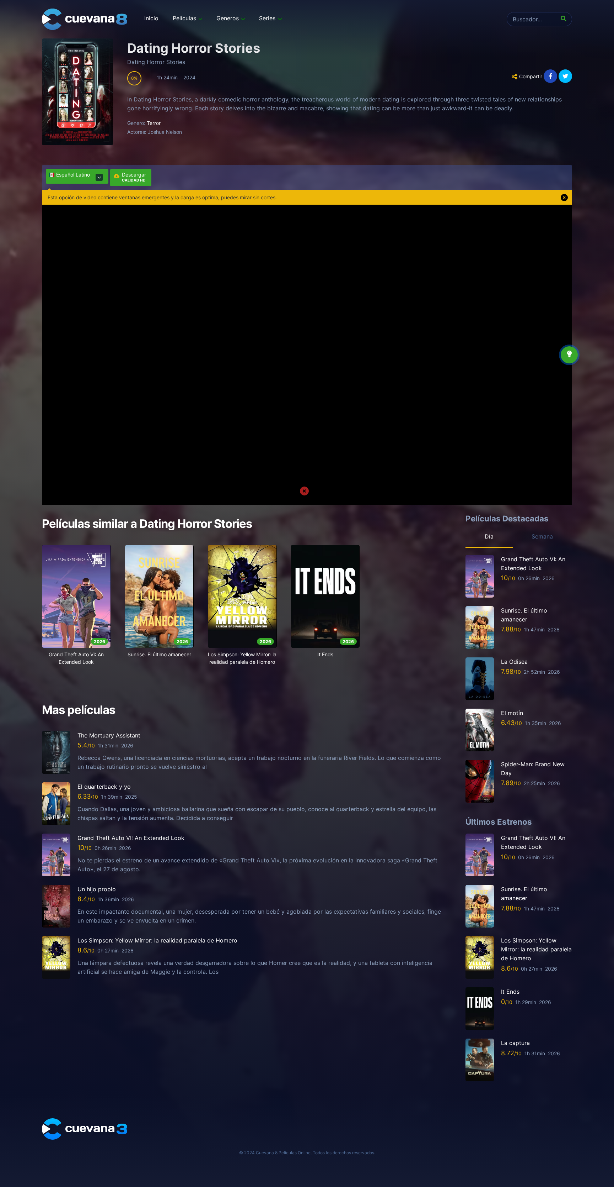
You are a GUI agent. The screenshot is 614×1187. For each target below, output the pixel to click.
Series (267, 18)
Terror (154, 123)
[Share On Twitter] (565, 76)
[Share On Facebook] (550, 76)
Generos (227, 18)
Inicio (151, 18)
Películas (184, 18)
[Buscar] (565, 19)
